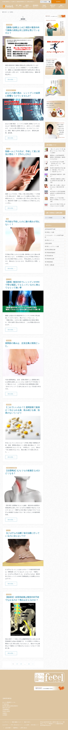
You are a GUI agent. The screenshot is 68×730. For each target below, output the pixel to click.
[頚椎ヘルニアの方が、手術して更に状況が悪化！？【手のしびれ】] (23, 189)
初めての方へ (35, 5)
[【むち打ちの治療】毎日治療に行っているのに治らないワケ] (23, 565)
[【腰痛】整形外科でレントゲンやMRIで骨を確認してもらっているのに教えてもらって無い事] (23, 311)
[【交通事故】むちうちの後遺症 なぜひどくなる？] (23, 501)
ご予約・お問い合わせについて (16, 724)
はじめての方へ (5, 724)
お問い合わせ (61, 5)
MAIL (59, 1)
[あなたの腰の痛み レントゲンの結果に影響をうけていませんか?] (23, 119)
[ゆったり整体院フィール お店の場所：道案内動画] (55, 87)
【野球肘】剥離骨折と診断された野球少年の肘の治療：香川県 (57, 180)
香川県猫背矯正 (49, 262)
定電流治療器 (48, 243)
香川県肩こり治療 (49, 232)
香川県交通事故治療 (50, 249)
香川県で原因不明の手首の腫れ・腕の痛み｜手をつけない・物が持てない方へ (57, 169)
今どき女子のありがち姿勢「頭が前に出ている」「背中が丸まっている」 (57, 163)
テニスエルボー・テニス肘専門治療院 (54, 236)
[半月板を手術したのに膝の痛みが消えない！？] (23, 250)
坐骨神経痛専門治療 (50, 229)
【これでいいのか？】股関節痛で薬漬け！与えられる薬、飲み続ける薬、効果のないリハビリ (22, 410)
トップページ (18, 5)
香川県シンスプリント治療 (52, 246)
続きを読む (11, 79)
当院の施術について (27, 5)
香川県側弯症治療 (49, 258)
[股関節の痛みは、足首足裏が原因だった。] (23, 375)
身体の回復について (35, 724)
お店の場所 (44, 5)
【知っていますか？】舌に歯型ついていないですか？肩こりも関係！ (57, 150)
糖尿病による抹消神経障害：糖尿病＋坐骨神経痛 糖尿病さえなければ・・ (57, 157)
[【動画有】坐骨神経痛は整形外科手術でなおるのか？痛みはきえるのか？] (23, 634)
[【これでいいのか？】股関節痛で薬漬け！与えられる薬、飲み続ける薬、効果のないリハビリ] (23, 438)
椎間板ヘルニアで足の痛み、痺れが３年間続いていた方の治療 (57, 199)
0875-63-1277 (6, 707)
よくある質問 (26, 724)
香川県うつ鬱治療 (49, 265)
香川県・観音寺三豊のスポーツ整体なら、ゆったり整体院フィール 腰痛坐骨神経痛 (52, 723)
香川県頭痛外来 (49, 255)
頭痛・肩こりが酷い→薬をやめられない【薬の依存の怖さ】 (57, 186)
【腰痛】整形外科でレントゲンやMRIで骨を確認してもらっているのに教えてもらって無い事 (22, 285)
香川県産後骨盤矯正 (50, 252)
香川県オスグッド (49, 240)
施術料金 (52, 5)
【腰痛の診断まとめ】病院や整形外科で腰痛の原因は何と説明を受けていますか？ (22, 30)
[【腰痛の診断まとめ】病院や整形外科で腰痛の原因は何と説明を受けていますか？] (23, 61)
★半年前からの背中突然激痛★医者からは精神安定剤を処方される (57, 193)
